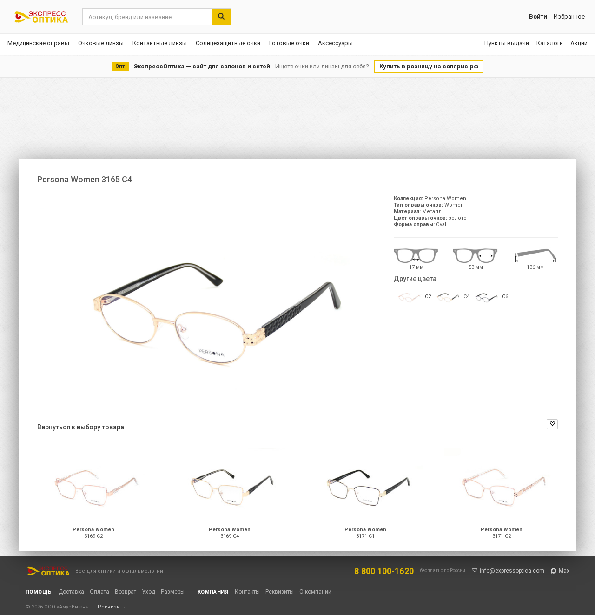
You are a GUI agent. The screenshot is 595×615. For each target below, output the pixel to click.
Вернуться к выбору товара (80, 427)
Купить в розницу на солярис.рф (428, 66)
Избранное (569, 16)
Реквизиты (279, 591)
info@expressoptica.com (512, 571)
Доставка (71, 591)
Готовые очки (289, 43)
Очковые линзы (101, 43)
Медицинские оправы (38, 43)
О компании (315, 591)
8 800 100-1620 (384, 571)
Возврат (125, 591)
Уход (148, 591)
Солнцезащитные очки (228, 43)
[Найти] (221, 17)
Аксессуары (335, 43)
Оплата (99, 591)
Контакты (247, 591)
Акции (579, 43)
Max (564, 571)
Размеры (173, 591)
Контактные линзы (159, 43)
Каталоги (549, 43)
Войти (538, 16)
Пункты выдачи (506, 43)
